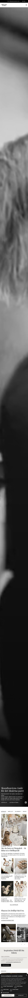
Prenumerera (6, 965)
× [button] (26, 975)
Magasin (3, 971)
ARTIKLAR (4, 802)
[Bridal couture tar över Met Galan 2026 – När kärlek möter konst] (21, 892)
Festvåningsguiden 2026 (13, 1)
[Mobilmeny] (26, 5)
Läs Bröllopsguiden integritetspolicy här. (13, 962)
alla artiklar (14, 904)
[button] (22, 944)
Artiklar (3, 811)
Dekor (24, 811)
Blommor (18, 811)
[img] (4, 5)
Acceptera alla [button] (8, 995)
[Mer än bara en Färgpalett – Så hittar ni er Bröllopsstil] (14, 835)
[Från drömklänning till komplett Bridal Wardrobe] (7, 869)
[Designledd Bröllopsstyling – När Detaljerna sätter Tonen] (7, 892)
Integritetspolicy (17, 984)
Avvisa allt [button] (21, 995)
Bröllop (10, 811)
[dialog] (14, 986)
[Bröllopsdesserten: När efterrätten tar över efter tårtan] (21, 869)
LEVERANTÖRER (13, 802)
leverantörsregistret (7, 920)
